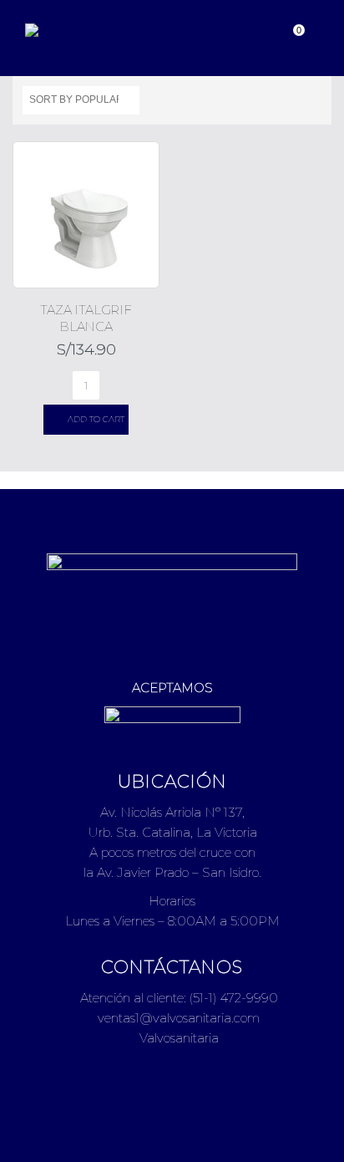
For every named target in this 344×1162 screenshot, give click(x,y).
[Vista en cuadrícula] (295, 97)
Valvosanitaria (177, 1038)
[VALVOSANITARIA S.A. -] (71, 30)
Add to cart (96, 419)
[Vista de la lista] (313, 97)
